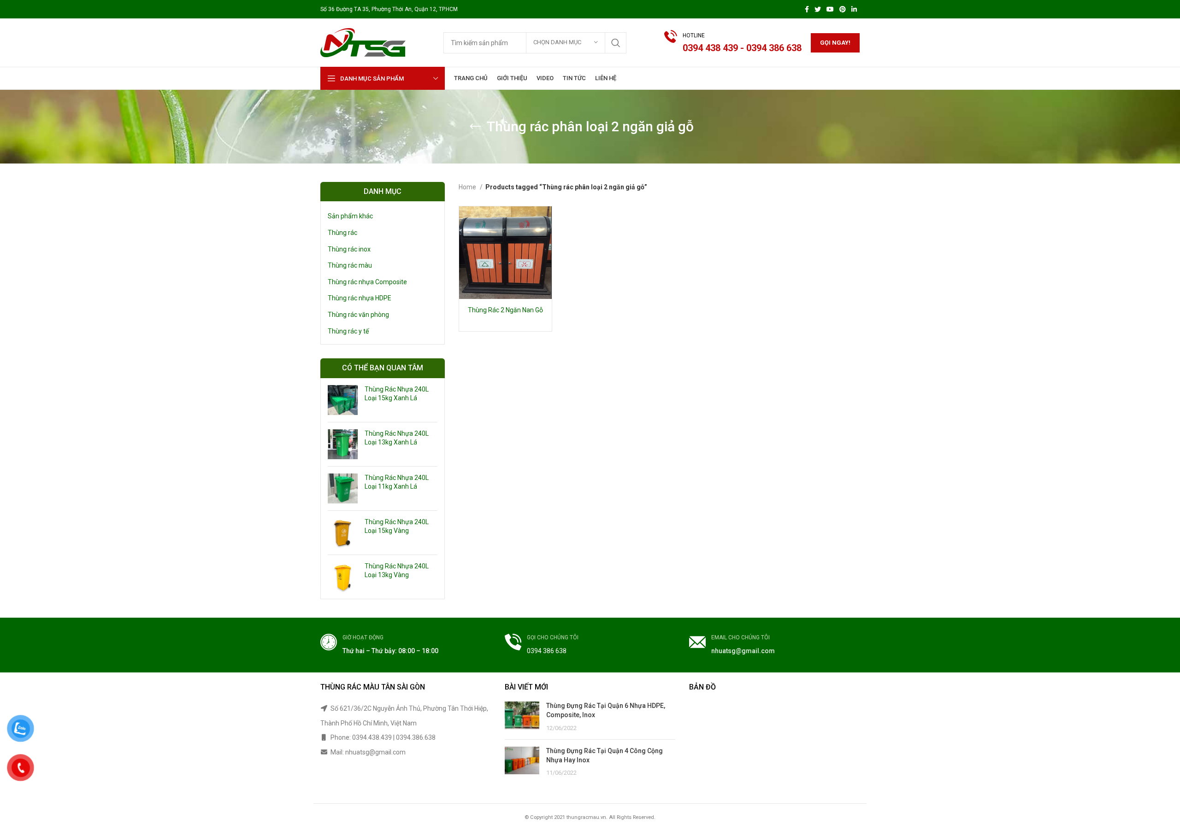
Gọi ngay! (835, 42)
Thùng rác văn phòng (358, 314)
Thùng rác (342, 232)
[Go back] (475, 126)
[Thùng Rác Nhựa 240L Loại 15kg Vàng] (343, 533)
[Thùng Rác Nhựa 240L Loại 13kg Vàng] (343, 577)
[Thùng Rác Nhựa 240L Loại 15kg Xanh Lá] (343, 400)
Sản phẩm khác (350, 216)
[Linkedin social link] (854, 9)
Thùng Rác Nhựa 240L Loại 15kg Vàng (397, 526)
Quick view (544, 221)
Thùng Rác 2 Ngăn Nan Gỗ (505, 310)
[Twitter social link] (818, 9)
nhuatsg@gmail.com (743, 651)
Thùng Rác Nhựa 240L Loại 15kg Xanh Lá (397, 394)
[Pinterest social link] (843, 9)
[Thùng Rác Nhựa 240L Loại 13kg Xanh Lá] (343, 444)
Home (468, 187)
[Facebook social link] (807, 9)
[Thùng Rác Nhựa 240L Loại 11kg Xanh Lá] (343, 488)
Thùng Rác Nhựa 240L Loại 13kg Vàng (397, 570)
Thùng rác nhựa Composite (367, 282)
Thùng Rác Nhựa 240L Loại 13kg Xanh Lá (397, 438)
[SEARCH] (615, 42)
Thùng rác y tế (348, 331)
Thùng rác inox (349, 249)
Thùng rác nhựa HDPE (359, 298)
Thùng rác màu (350, 265)
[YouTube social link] (830, 9)
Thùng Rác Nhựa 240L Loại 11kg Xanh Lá (397, 482)
